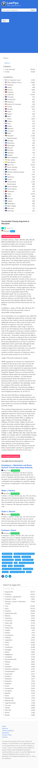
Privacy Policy (7, 735)
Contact (5, 737)
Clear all (7, 63)
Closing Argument (7, 556)
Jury (16, 562)
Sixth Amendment (28, 569)
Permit (10, 566)
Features (5, 728)
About (4, 726)
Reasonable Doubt (19, 566)
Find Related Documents (11, 236)
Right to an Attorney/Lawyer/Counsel (12, 569)
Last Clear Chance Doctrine (26, 562)
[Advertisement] (19, 37)
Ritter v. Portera (8, 491)
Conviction (17, 556)
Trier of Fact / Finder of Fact (17, 572)
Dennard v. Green (8, 530)
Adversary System (7, 553)
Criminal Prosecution (8, 559)
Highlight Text (9, 228)
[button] (2, 576)
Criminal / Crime (26, 556)
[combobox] (19, 10)
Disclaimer (5, 733)
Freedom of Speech (28, 559)
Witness (29, 572)
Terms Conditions (8, 730)
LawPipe (13, 3)
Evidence (18, 559)
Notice (4, 566)
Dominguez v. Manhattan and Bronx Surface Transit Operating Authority (17, 466)
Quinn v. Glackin (8, 511)
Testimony (5, 572)
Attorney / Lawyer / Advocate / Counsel (24, 553)
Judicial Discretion (7, 562)
